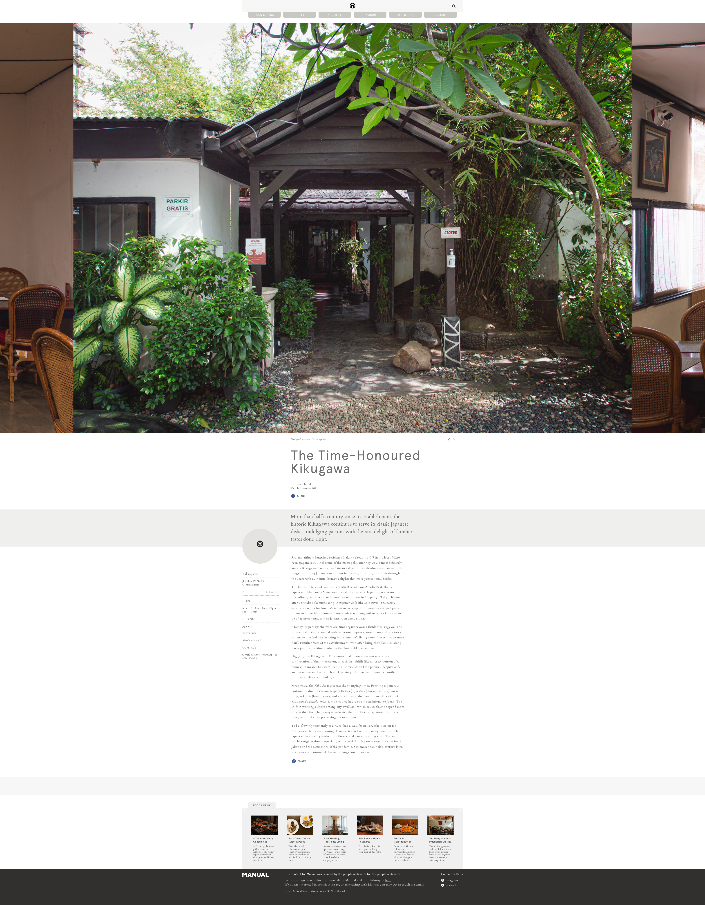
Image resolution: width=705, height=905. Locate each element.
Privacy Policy (318, 891)
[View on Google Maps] (259, 546)
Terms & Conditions (296, 891)
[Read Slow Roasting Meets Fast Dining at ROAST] (335, 825)
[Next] (455, 440)
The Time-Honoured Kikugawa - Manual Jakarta (352, 5)
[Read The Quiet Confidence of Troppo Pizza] (405, 825)
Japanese (247, 626)
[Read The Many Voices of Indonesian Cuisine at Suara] (440, 825)
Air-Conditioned (251, 640)
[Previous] (449, 440)
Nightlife (335, 15)
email (420, 885)
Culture (440, 15)
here (388, 880)
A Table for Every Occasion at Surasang (263, 841)
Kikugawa (250, 574)
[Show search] (453, 6)
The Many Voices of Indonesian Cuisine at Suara (440, 841)
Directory (405, 15)
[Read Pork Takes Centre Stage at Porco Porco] (300, 825)
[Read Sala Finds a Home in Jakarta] (370, 825)
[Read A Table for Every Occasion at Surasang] (264, 825)
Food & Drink (264, 15)
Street (299, 15)
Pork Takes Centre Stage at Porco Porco (299, 841)
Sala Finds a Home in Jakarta (369, 840)
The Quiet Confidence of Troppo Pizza (402, 841)
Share (301, 496)
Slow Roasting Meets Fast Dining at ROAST (333, 841)
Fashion (370, 15)
